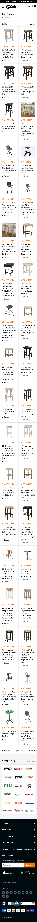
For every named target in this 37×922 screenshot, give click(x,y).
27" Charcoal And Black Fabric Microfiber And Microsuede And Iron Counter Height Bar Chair (28, 208)
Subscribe (30, 865)
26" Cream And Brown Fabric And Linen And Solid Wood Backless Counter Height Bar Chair (27, 130)
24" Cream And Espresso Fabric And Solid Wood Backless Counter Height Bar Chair (27, 249)
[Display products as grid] (31, 24)
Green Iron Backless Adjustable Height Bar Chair (9, 733)
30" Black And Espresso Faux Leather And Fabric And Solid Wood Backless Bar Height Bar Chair (28, 533)
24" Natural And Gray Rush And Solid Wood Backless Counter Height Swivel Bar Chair (28, 613)
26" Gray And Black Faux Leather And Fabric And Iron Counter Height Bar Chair (27, 736)
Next (31, 751)
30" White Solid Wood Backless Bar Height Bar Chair (9, 411)
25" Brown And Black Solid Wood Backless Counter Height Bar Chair (27, 53)
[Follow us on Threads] (11, 892)
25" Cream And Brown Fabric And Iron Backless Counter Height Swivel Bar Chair (8, 573)
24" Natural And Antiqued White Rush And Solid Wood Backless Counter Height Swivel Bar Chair (8, 614)
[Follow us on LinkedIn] (3, 896)
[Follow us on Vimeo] (30, 892)
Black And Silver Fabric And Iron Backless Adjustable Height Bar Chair (27, 572)
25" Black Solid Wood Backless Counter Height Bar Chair (9, 90)
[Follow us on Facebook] (3, 892)
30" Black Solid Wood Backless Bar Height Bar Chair (27, 369)
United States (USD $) (9, 882)
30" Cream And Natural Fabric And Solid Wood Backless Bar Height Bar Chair (28, 492)
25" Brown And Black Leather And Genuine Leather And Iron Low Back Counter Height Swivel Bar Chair (9, 331)
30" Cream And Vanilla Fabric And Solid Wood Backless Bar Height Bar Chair (28, 450)
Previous (7, 751)
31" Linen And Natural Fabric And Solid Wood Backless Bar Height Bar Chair (9, 249)
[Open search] (25, 7)
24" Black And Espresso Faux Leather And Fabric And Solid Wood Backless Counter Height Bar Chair (8, 290)
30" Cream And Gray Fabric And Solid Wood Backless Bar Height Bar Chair (9, 491)
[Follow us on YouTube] (23, 892)
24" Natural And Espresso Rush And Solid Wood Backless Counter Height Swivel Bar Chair (27, 656)
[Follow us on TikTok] (26, 892)
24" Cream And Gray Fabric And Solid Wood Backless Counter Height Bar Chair (28, 330)
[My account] (29, 7)
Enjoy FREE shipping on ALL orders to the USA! (18, 1)
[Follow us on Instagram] (15, 892)
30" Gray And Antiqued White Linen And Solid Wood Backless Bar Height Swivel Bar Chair (9, 452)
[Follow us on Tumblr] (7, 896)
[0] (33, 6)
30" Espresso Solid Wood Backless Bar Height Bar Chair (9, 126)
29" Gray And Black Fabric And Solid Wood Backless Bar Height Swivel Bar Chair (9, 696)
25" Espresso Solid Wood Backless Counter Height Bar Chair (27, 90)
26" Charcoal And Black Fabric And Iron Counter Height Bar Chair (9, 169)
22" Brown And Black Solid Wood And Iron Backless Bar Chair (27, 169)
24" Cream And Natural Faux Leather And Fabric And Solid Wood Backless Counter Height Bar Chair (8, 373)
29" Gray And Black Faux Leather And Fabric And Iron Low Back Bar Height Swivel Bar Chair (9, 207)
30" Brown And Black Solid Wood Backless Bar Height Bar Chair (28, 412)
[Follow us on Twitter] (7, 892)
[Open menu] (3, 7)
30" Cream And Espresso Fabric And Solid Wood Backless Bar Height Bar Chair (9, 532)
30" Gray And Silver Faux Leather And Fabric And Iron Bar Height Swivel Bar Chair (27, 696)
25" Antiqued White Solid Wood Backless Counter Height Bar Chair (9, 53)
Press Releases (30, 761)
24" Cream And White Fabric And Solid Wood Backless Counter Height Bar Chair (27, 288)
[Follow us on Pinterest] (19, 892)
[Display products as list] (34, 24)
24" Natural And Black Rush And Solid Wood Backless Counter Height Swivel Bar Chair (9, 655)
